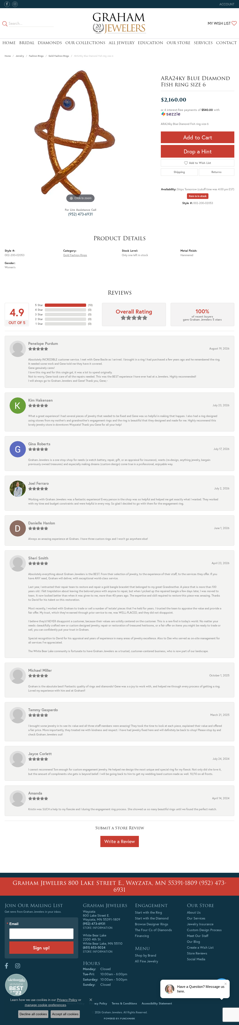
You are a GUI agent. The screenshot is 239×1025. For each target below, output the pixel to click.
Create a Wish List (200, 947)
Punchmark (127, 1018)
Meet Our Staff (197, 935)
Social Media (196, 959)
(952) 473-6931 (80, 214)
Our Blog (193, 941)
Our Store (178, 43)
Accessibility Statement (157, 1003)
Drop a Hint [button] (198, 151)
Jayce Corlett (40, 753)
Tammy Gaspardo (43, 709)
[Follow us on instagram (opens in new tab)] (15, 4)
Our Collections (85, 43)
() (90, 305)
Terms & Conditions (124, 1003)
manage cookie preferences (45, 1005)
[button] (226, 4)
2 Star (39, 319)
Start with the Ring (148, 912)
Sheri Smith (38, 557)
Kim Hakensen (40, 400)
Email (13, 924)
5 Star (39, 305)
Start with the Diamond (152, 918)
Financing (142, 935)
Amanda (35, 793)
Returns (216, 172)
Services (203, 43)
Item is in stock (198, 196)
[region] (81, 134)
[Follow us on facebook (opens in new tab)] (7, 4)
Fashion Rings (36, 55)
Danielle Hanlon (41, 522)
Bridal (26, 43)
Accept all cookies (65, 1014)
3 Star (39, 314)
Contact (226, 43)
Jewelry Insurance (200, 924)
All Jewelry (121, 43)
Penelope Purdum (43, 343)
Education (150, 43)
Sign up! (41, 948)
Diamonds (50, 43)
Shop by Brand (145, 955)
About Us (194, 912)
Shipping (179, 172)
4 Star (39, 309)
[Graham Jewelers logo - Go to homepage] (119, 23)
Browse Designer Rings (151, 924)
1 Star (39, 323)
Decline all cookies (33, 1014)
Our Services (196, 918)
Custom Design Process (204, 930)
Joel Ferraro (38, 483)
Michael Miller (40, 670)
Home (9, 43)
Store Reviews (197, 953)
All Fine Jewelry (146, 961)
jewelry (20, 55)
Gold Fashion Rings (59, 55)
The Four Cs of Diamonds (153, 930)
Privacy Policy (98, 1003)
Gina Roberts (39, 443)
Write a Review (119, 841)
